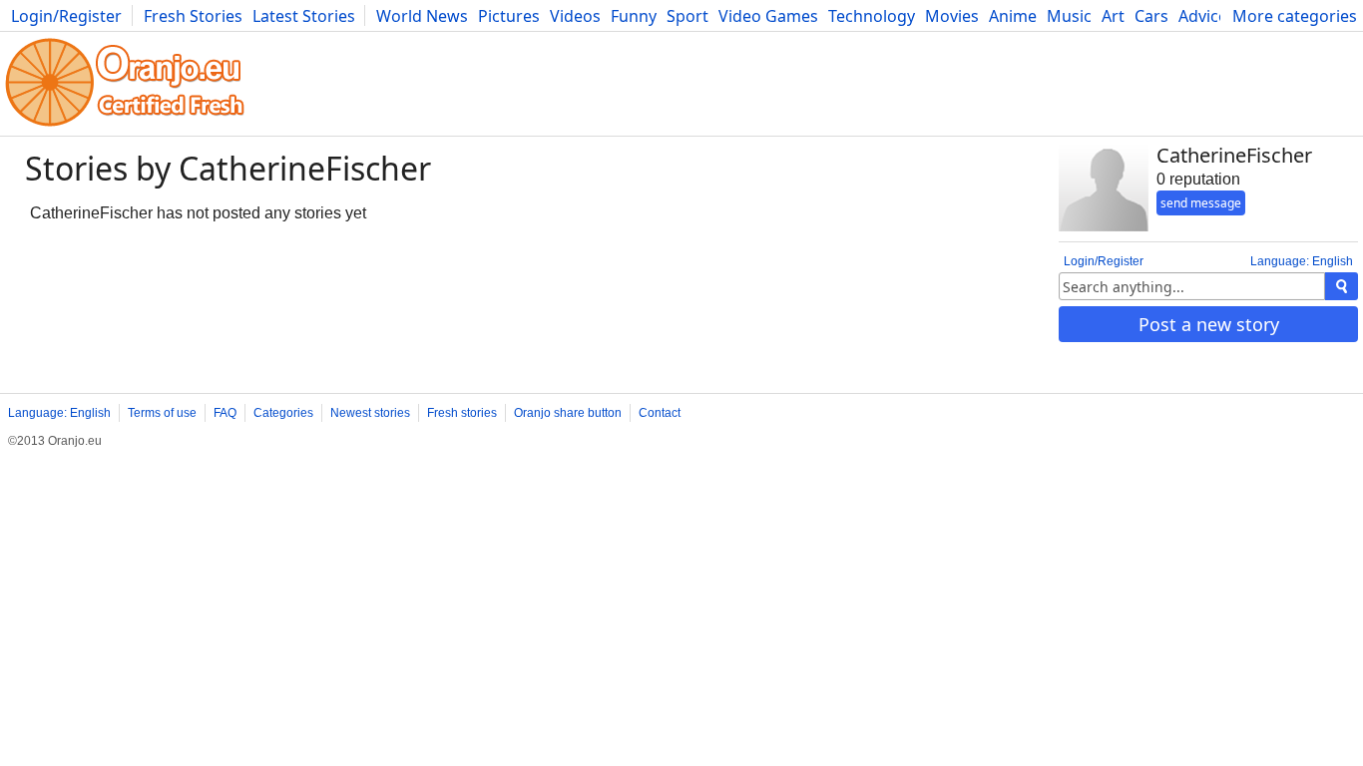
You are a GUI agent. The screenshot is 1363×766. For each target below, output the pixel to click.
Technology (871, 16)
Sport (687, 16)
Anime (1013, 16)
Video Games (768, 16)
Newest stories (370, 413)
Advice (1202, 16)
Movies (952, 16)
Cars (1151, 16)
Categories (283, 413)
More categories (1294, 16)
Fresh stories (462, 413)
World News (422, 16)
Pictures (509, 16)
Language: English (1301, 261)
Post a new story (1208, 324)
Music (1069, 16)
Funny (634, 16)
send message (1200, 202)
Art (1113, 16)
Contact (660, 413)
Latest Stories (303, 16)
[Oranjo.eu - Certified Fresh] (124, 126)
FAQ (225, 413)
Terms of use (162, 413)
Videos (575, 16)
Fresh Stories (193, 16)
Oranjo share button (568, 413)
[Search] (1341, 286)
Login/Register (66, 16)
